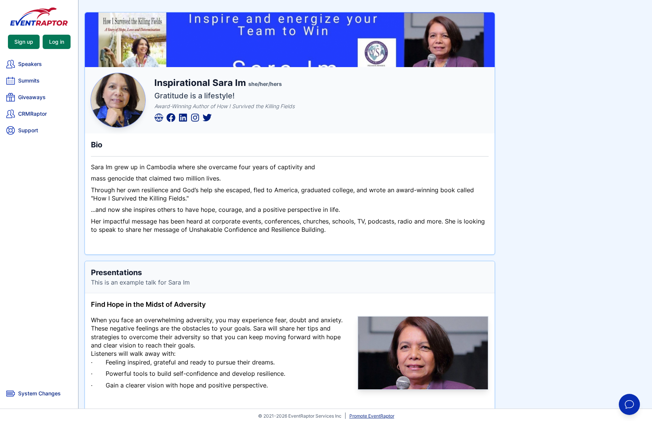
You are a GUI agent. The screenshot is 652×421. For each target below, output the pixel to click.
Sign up (23, 41)
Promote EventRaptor (371, 416)
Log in (56, 41)
